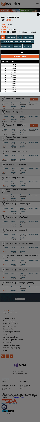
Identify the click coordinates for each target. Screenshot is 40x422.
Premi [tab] (3, 37)
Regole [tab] (19, 37)
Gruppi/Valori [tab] (28, 37)
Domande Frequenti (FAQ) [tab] (9, 41)
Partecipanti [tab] (11, 37)
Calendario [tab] (18, 46)
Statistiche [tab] (27, 46)
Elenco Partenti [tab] (6, 46)
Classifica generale (20, 56)
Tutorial (20, 52)
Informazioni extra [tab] (26, 41)
